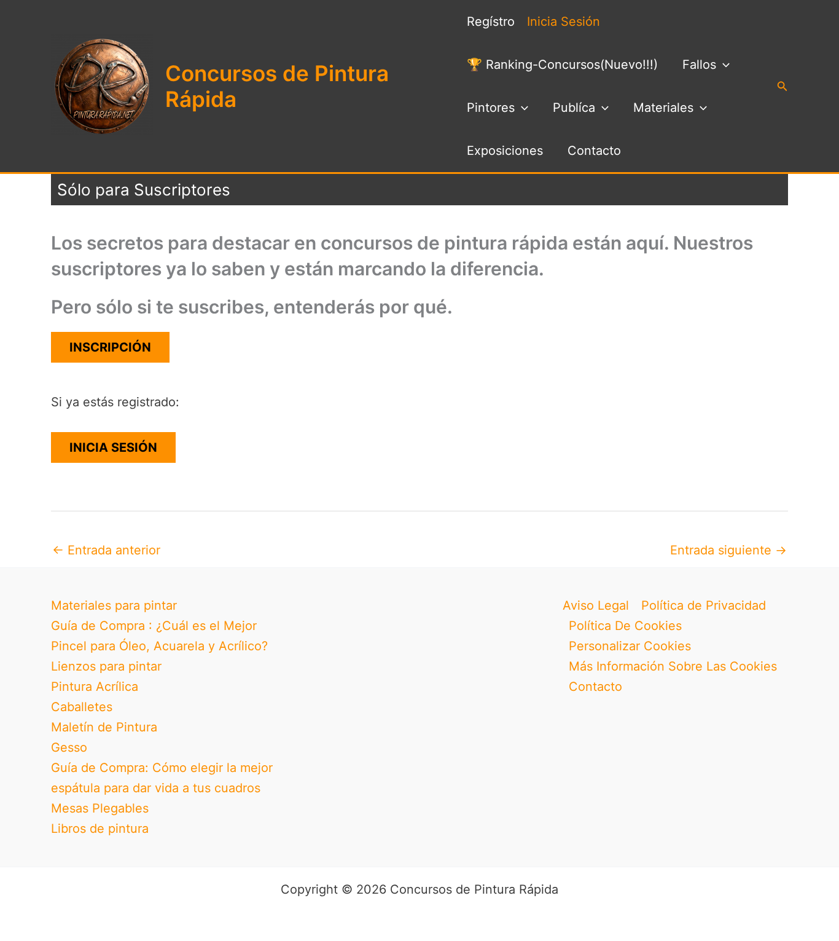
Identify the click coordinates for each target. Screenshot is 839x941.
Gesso (69, 747)
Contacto (594, 150)
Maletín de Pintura (104, 727)
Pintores (491, 107)
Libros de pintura (100, 828)
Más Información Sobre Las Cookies (673, 666)
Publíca (574, 107)
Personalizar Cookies (630, 646)
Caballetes (81, 706)
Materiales (663, 107)
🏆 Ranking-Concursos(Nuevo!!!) (562, 64)
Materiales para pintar (114, 605)
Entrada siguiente (728, 550)
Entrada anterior (106, 550)
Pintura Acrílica (94, 686)
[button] (723, 64)
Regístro (491, 21)
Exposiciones (505, 150)
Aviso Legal (596, 605)
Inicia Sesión (563, 21)
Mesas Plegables (100, 808)
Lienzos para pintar (106, 666)
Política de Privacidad (703, 605)
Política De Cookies (625, 625)
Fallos (699, 64)
